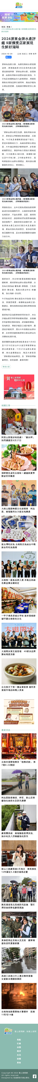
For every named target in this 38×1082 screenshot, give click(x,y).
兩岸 (19, 1051)
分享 (9, 57)
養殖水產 (6, 367)
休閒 (19, 1047)
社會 (19, 1043)
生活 (19, 1055)
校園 (19, 1059)
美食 (19, 1063)
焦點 (19, 1040)
